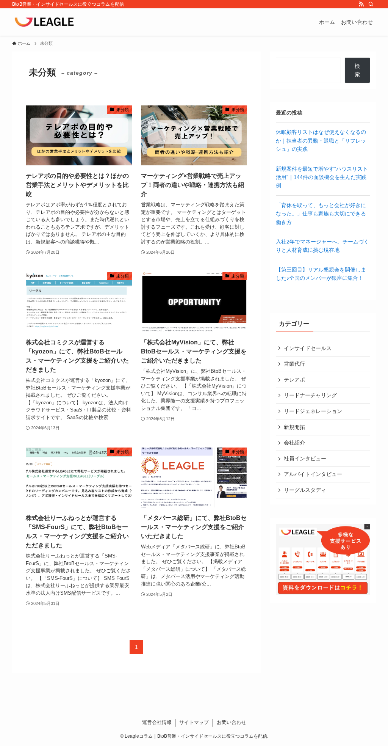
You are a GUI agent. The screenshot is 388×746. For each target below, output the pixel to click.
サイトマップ (194, 722)
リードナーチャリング (310, 395)
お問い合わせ (231, 722)
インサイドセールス (308, 348)
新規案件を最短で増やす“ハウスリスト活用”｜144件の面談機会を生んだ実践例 (322, 177)
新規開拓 (294, 427)
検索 (357, 70)
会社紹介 (294, 443)
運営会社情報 (157, 722)
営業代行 (294, 364)
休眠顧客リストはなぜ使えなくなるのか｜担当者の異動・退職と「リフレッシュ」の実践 (321, 140)
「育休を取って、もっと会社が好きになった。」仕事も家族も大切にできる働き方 (321, 213)
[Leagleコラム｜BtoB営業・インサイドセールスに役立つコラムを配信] (45, 22)
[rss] (361, 4)
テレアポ (294, 380)
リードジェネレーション (313, 411)
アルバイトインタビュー (313, 474)
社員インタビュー (305, 458)
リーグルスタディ (305, 490)
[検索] (371, 4)
